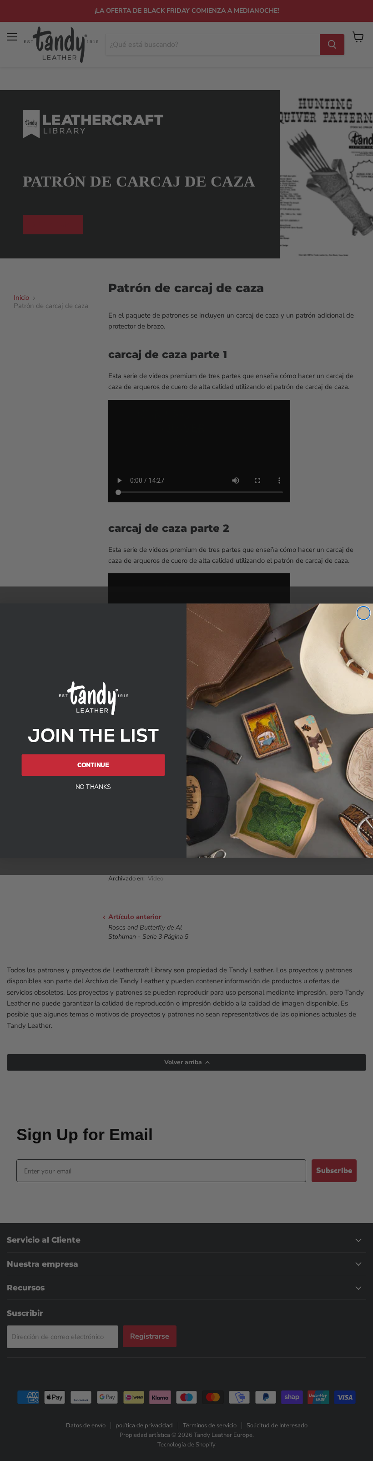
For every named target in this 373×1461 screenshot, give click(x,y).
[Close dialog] (363, 613)
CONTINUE (93, 764)
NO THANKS (93, 786)
